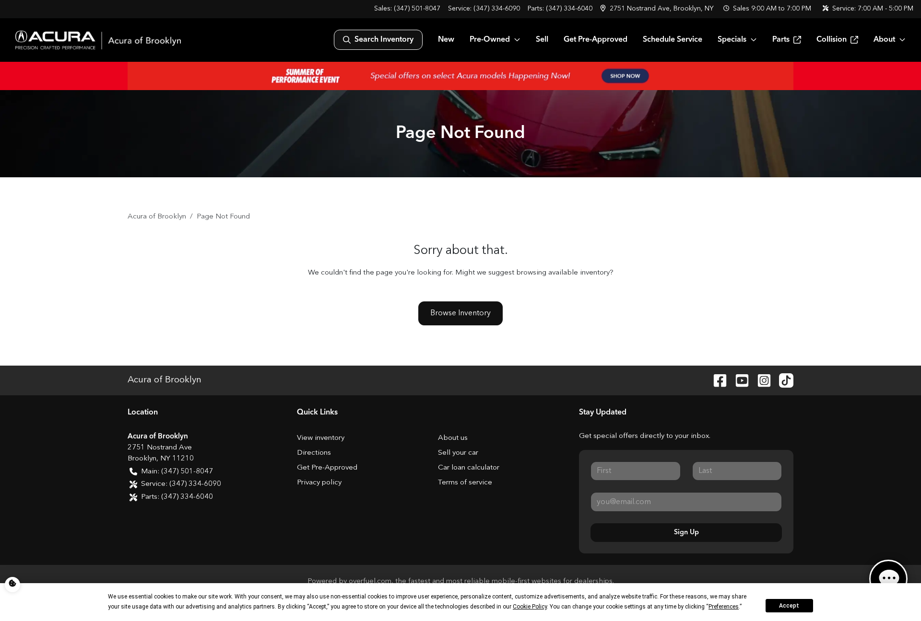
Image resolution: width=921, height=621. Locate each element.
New (446, 40)
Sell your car (458, 453)
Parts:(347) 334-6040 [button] (177, 497)
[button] (658, 9)
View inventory (320, 438)
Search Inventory (383, 40)
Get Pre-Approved (595, 40)
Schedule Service (672, 40)
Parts (781, 40)
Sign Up (686, 532)
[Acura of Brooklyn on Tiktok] (782, 380)
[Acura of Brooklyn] (98, 40)
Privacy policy (319, 482)
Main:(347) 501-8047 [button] (177, 471)
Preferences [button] (723, 606)
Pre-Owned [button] (490, 40)
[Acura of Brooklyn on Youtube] (738, 380)
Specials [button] (732, 40)
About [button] (884, 40)
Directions (314, 453)
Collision (831, 40)
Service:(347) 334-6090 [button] (181, 484)
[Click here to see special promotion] (460, 76)
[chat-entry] (888, 579)
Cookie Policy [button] (530, 606)
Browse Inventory (460, 313)
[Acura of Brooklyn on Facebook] (716, 380)
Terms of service (465, 482)
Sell (542, 40)
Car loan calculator (468, 468)
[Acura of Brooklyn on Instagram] (760, 380)
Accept (789, 605)
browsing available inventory (563, 272)
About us (453, 438)
